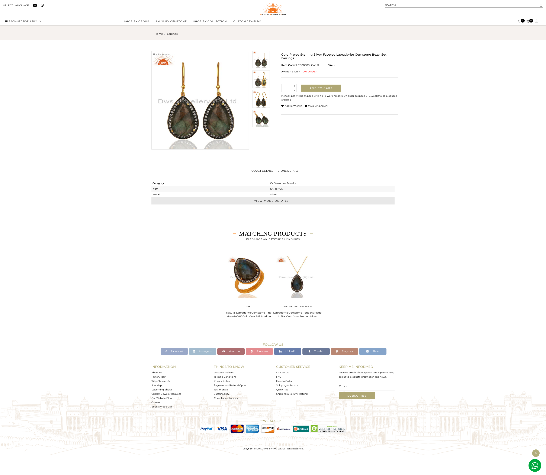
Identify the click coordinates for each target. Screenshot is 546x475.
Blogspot (347, 351)
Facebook (176, 351)
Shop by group (137, 21)
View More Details (272, 200)
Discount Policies (224, 372)
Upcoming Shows (161, 389)
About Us (156, 372)
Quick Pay (282, 389)
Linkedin (290, 351)
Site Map (156, 385)
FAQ (278, 376)
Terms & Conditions (225, 376)
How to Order (284, 381)
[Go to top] (536, 453)
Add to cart (321, 88)
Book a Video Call (161, 406)
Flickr (375, 351)
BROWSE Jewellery (23, 21)
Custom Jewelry (247, 21)
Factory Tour (158, 376)
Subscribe (357, 395)
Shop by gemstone (171, 21)
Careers (155, 402)
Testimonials (221, 389)
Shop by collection (210, 21)
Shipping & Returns (287, 385)
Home (159, 33)
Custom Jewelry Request (166, 393)
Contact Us (282, 372)
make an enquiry (317, 105)
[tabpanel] (248, 287)
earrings (172, 33)
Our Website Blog (161, 398)
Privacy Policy (222, 381)
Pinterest (262, 351)
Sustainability (221, 393)
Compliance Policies (226, 398)
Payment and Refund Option (230, 385)
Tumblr (319, 351)
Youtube (234, 351)
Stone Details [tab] (288, 170)
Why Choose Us (160, 381)
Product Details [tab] (260, 170)
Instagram (205, 351)
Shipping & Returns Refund (292, 393)
